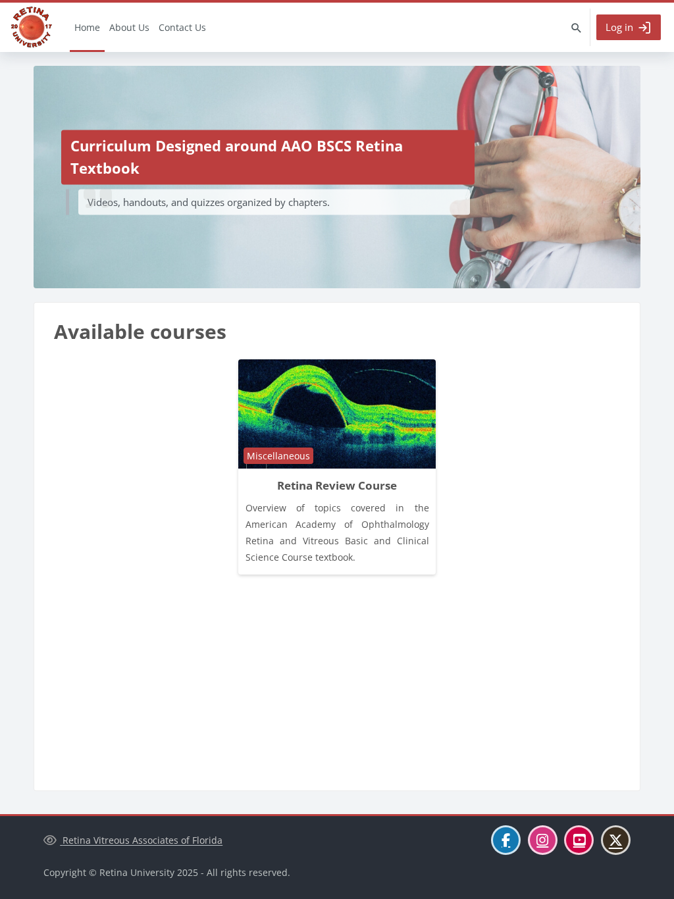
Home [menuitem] (87, 27)
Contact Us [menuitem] (182, 27)
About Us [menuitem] (129, 27)
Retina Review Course (337, 485)
